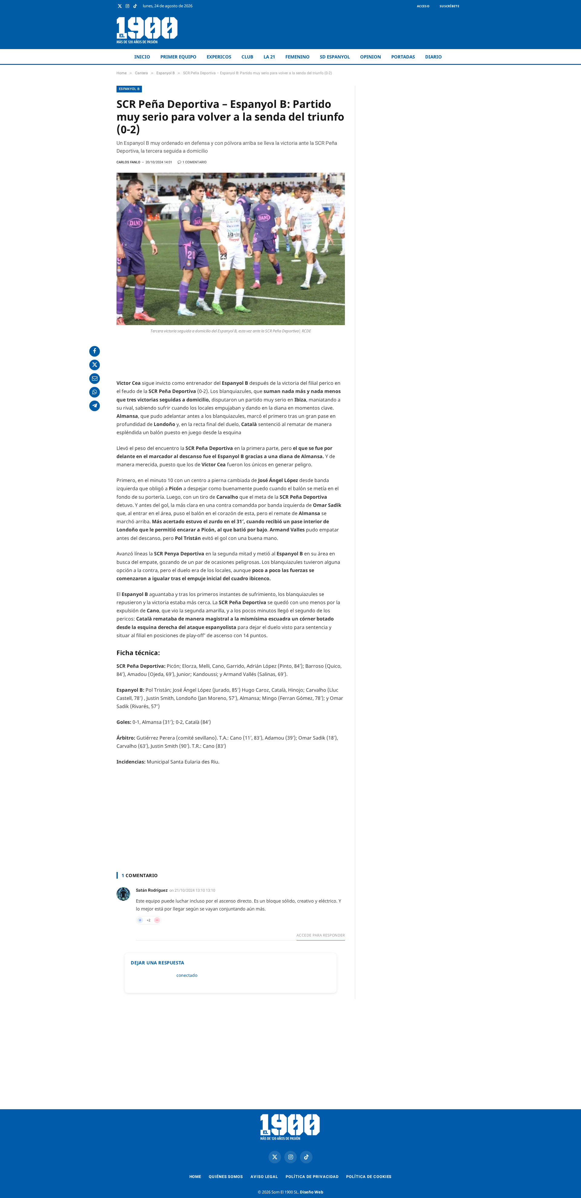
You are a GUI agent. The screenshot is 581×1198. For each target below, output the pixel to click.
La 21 (269, 57)
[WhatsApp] (94, 392)
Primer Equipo (178, 57)
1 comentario (194, 162)
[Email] (94, 378)
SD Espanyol (335, 57)
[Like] (140, 920)
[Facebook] (94, 351)
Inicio (142, 57)
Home (195, 1176)
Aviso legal (264, 1176)
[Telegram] (94, 406)
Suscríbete (449, 6)
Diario (433, 57)
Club (247, 57)
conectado (186, 975)
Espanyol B (129, 89)
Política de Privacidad (312, 1176)
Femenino (297, 57)
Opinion (370, 57)
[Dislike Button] (157, 920)
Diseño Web (311, 1192)
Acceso (423, 6)
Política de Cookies (369, 1176)
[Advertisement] (354, 30)
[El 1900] (148, 30)
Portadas (403, 57)
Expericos (219, 57)
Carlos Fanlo (128, 162)
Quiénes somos (226, 1176)
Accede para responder (321, 935)
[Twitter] (94, 365)
